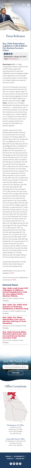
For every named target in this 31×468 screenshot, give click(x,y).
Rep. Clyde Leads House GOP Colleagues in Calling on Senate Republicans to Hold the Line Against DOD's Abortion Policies (15, 292)
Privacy (8, 456)
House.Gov (20, 458)
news (15, 18)
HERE (12, 273)
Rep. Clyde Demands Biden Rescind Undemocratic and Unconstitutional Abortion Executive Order (14, 335)
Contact (10, 458)
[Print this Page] (9, 54)
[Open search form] (24, 4)
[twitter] (14, 464)
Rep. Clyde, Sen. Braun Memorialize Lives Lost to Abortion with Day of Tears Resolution (14, 320)
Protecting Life (13, 59)
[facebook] (11, 464)
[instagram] (17, 464)
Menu (28, 5)
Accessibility (19, 456)
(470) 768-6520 (17, 445)
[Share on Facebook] (5, 54)
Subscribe (15, 373)
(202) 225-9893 (17, 431)
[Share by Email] (11, 54)
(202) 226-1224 (17, 433)
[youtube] (20, 464)
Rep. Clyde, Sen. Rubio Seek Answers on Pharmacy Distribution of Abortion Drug (15, 307)
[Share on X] (7, 54)
